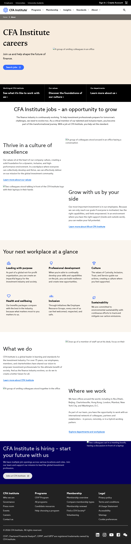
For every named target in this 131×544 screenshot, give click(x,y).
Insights (67, 10)
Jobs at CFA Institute (16, 475)
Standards (81, 10)
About (94, 10)
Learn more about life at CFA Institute (87, 226)
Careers (6, 515)
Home (5, 17)
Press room (8, 506)
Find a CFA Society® (76, 510)
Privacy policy (105, 497)
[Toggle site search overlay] (124, 10)
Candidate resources (45, 506)
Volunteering (73, 515)
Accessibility (105, 510)
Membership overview (77, 497)
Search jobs (11, 67)
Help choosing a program (47, 510)
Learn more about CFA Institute (18, 380)
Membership (52, 10)
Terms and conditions (109, 502)
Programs (36, 10)
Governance (9, 502)
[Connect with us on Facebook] (118, 534)
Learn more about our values (17, 179)
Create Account (115, 3)
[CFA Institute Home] (15, 10)
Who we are (8, 497)
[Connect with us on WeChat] (125, 534)
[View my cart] (126, 2)
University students (36, 3)
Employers (8, 3)
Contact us (8, 519)
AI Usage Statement (108, 506)
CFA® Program (42, 497)
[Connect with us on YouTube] (111, 534)
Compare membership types (80, 502)
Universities (20, 3)
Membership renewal (77, 506)
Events (6, 510)
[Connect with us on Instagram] (104, 534)
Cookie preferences (108, 519)
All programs (41, 502)
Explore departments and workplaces (87, 431)
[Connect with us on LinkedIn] (97, 534)
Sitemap (103, 515)
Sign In (102, 3)
